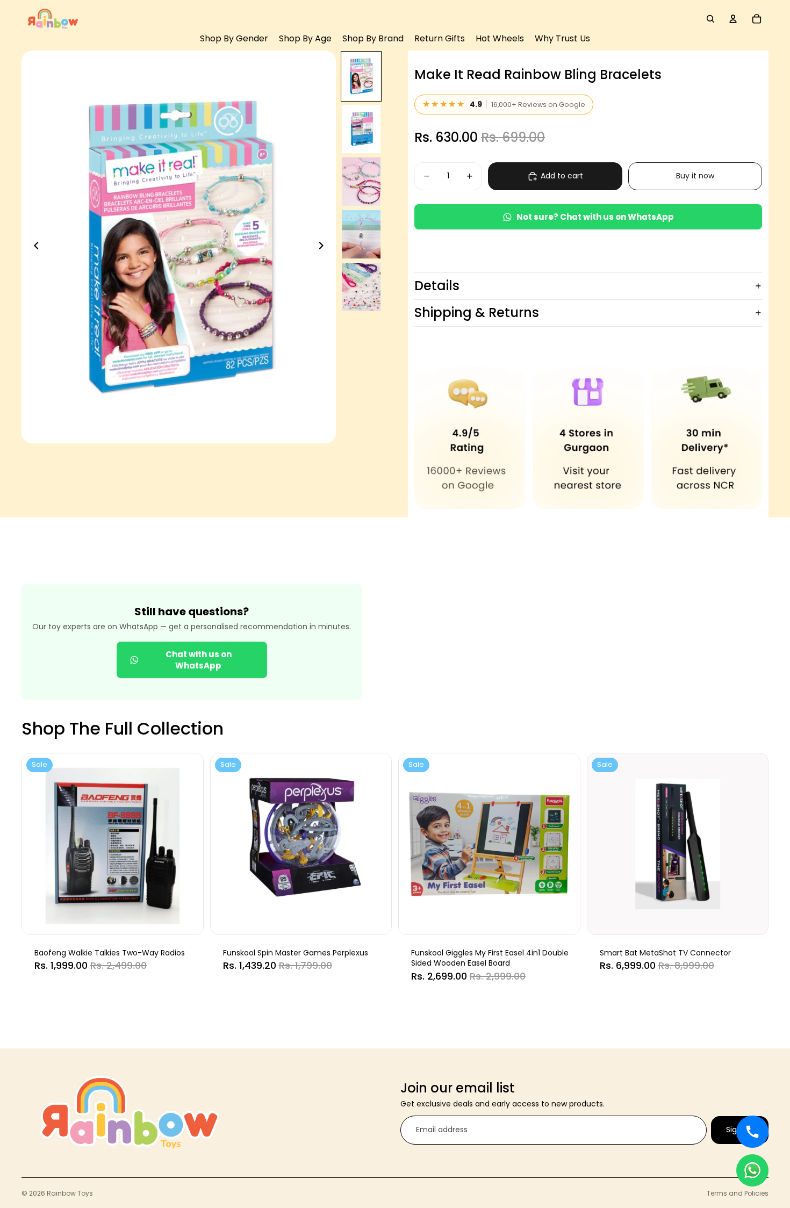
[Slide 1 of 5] (361, 76)
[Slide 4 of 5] (361, 234)
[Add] (187, 917)
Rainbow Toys (70, 1193)
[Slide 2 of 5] (361, 129)
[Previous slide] (33, 247)
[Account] (733, 19)
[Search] (710, 19)
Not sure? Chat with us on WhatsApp (595, 216)
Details (436, 285)
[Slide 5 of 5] (361, 287)
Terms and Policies (738, 1193)
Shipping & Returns (476, 312)
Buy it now (695, 175)
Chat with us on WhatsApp (199, 660)
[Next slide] (324, 247)
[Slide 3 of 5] (361, 181)
